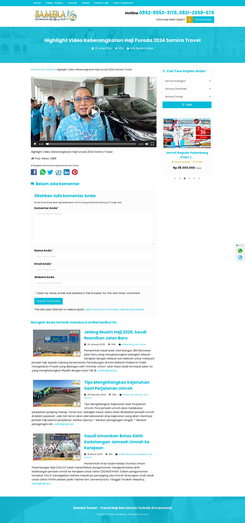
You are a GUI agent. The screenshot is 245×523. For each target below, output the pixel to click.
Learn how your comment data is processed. (115, 309)
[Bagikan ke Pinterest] (75, 174)
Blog (131, 344)
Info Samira (137, 48)
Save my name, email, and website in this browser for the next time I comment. (88, 293)
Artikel (85, 3)
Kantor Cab (101, 3)
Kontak (72, 3)
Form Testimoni (123, 3)
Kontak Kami (203, 19)
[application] (93, 112)
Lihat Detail (190, 133)
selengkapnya (107, 370)
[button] (93, 112)
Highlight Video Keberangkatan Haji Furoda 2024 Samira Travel (122, 40)
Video (150, 48)
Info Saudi (140, 344)
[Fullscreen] (152, 144)
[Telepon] (240, 257)
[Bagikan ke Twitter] (51, 174)
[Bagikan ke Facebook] (34, 174)
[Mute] (146, 144)
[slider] (91, 144)
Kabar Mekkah (139, 454)
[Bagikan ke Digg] (59, 174)
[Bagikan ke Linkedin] (67, 174)
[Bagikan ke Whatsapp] (43, 174)
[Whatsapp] (240, 250)
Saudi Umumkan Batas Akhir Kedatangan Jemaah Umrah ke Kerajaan (116, 442)
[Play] (35, 144)
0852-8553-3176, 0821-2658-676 (176, 12)
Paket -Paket (54, 3)
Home (37, 3)
